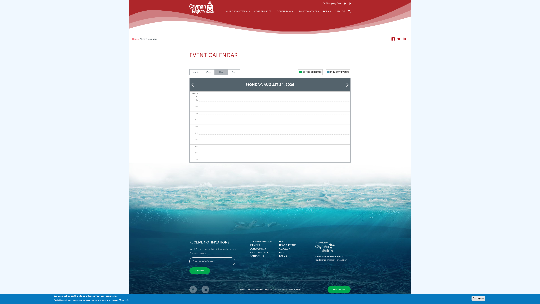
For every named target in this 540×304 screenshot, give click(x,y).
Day (221, 72)
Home (135, 39)
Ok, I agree (478, 298)
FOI (281, 241)
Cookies (297, 289)
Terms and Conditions (272, 289)
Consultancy (285, 11)
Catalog (340, 11)
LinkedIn (350, 3)
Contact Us (257, 256)
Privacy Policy (287, 289)
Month (196, 72)
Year (234, 72)
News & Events (287, 245)
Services (255, 245)
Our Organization (237, 11)
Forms (327, 11)
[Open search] (349, 11)
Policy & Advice (308, 11)
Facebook (345, 3)
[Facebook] (193, 291)
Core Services (262, 11)
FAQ (281, 252)
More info (124, 300)
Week (208, 72)
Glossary (284, 248)
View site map (339, 289)
